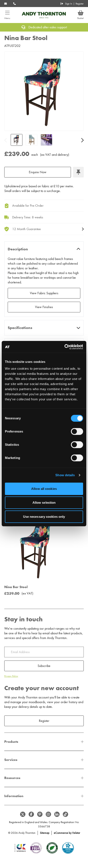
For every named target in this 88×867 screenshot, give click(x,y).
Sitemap (44, 833)
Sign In (68, 3)
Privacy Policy (11, 676)
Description (18, 249)
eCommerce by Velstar (67, 833)
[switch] (77, 431)
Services (10, 760)
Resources (12, 778)
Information (13, 796)
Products (11, 742)
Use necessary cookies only (44, 516)
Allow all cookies (44, 488)
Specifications (20, 327)
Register (80, 3)
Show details (65, 475)
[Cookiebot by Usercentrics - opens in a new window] (64, 347)
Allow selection (44, 502)
